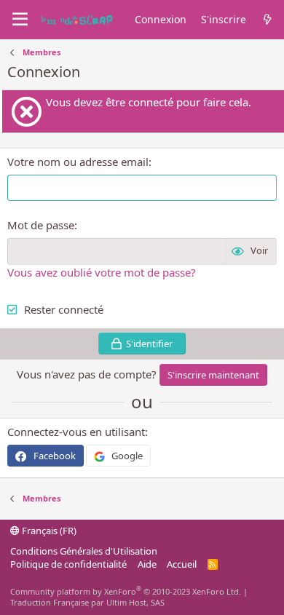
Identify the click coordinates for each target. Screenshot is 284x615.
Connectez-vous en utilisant (76, 431)
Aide (147, 564)
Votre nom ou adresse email (78, 161)
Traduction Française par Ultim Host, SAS (87, 602)
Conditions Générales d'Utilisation (83, 551)
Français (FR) (48, 530)
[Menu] (20, 19)
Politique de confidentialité (68, 564)
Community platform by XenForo (125, 591)
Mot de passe (40, 225)
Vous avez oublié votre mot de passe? (101, 272)
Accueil (182, 564)
